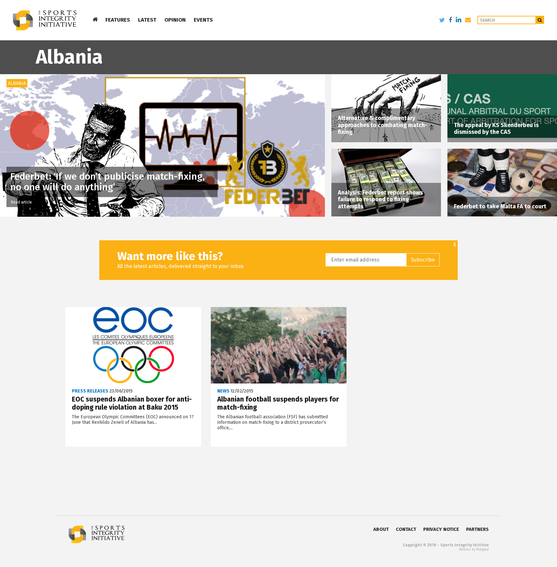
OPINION (175, 19)
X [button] (454, 244)
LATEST (147, 19)
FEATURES (117, 19)
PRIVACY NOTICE (441, 529)
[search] (540, 20)
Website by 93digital (474, 550)
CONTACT (406, 529)
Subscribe (423, 260)
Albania (17, 83)
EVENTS (203, 19)
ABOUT (381, 529)
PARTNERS (477, 529)
